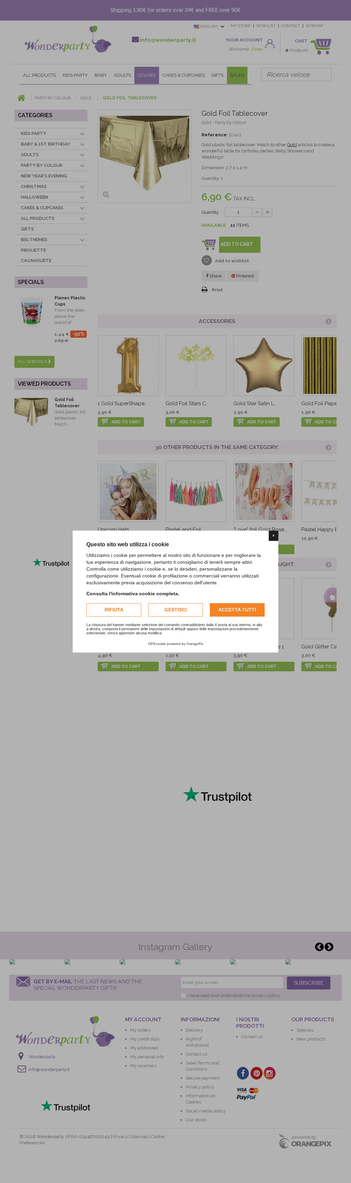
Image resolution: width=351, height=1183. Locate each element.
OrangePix (194, 644)
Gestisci (176, 609)
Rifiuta (114, 609)
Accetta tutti (237, 609)
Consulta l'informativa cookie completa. (132, 593)
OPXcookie (157, 644)
